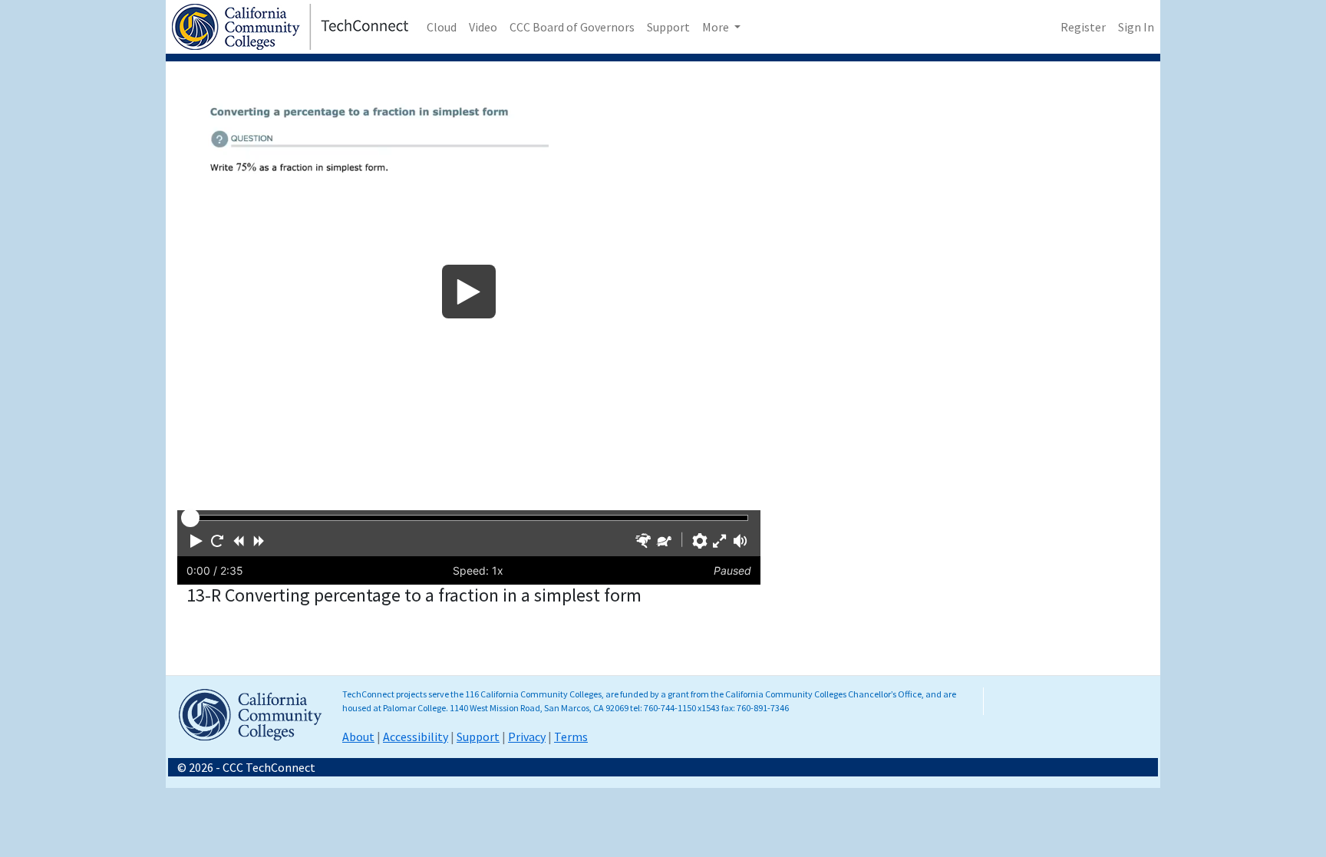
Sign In (1136, 27)
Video (483, 27)
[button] (196, 541)
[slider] (190, 518)
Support (668, 27)
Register (1083, 27)
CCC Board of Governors (572, 27)
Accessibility (415, 736)
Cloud (442, 27)
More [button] (716, 27)
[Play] (468, 291)
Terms (571, 736)
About (358, 736)
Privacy (527, 736)
